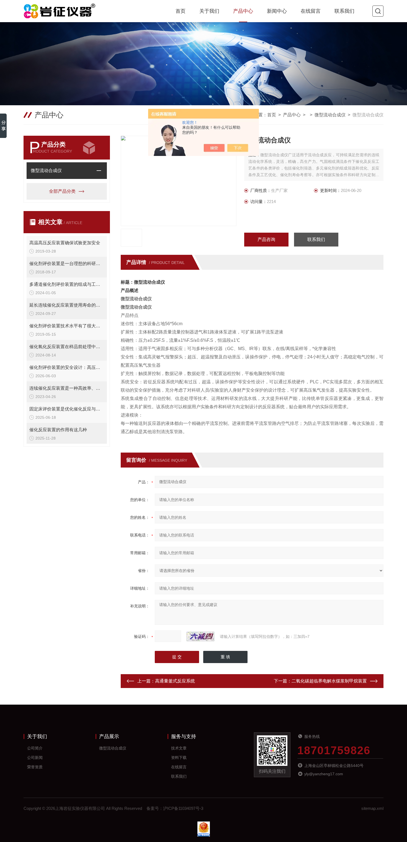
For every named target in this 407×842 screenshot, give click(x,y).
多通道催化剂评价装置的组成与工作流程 (66, 284)
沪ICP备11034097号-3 (183, 808)
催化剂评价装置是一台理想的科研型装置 (66, 263)
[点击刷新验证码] (200, 636)
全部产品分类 (62, 191)
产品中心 (243, 11)
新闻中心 (277, 11)
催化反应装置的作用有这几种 (58, 429)
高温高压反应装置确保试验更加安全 (64, 242)
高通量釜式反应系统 (175, 681)
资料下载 (179, 757)
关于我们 (209, 11)
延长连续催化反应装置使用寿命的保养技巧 (66, 305)
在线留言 (311, 11)
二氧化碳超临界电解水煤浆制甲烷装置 (329, 681)
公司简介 (35, 748)
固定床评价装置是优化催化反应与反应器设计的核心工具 (66, 409)
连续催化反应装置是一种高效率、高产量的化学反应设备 (66, 388)
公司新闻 (35, 757)
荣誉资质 (35, 767)
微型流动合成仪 (330, 114)
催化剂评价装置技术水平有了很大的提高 (66, 326)
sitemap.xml (372, 808)
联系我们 (344, 11)
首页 (181, 11)
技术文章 (179, 748)
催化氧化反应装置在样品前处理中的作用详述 (66, 346)
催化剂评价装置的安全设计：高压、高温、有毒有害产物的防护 (66, 367)
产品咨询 (266, 239)
